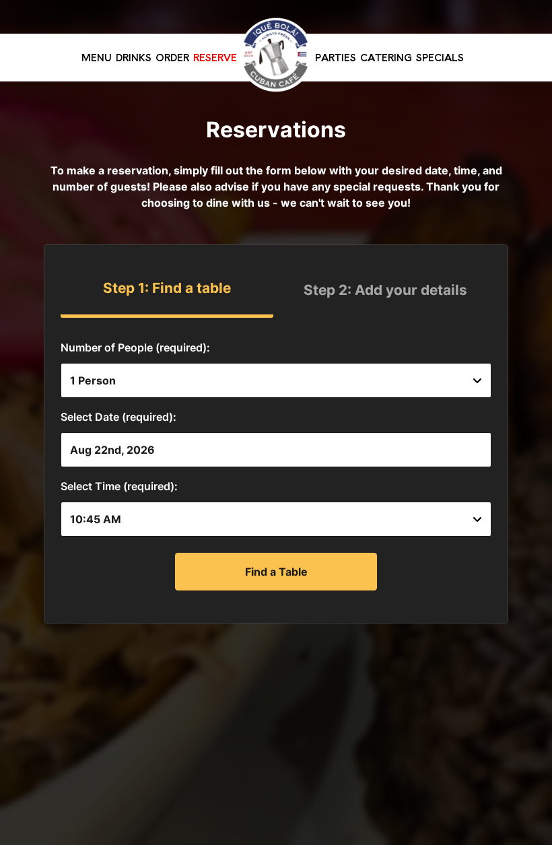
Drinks (133, 57)
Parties (335, 57)
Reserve (215, 57)
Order (172, 57)
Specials (440, 57)
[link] (276, 54)
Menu (96, 57)
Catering (386, 57)
